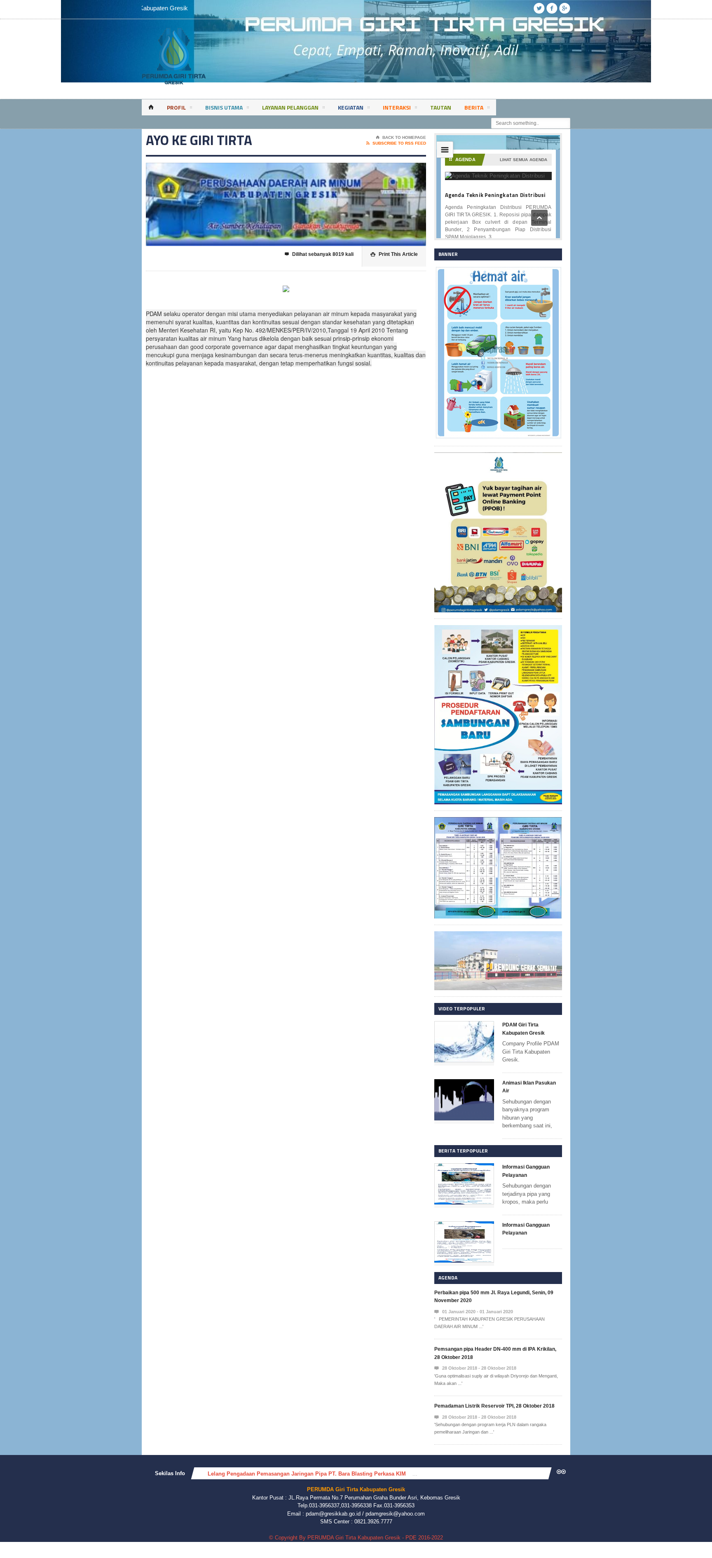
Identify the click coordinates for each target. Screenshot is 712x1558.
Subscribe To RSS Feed (396, 143)
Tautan (440, 107)
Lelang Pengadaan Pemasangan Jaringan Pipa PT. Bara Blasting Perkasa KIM (307, 1474)
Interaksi (397, 107)
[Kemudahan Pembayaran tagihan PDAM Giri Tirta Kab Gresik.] (498, 456)
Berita (473, 107)
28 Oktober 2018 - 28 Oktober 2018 (475, 1368)
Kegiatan (350, 107)
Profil (176, 107)
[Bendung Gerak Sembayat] (498, 935)
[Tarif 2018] (498, 821)
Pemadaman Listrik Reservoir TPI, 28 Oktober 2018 (494, 1406)
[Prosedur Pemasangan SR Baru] (498, 629)
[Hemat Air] (498, 270)
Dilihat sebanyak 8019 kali (319, 254)
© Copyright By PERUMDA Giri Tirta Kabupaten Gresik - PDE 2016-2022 (356, 1538)
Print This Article (394, 254)
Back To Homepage (401, 137)
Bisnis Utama (224, 107)
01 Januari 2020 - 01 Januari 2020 (473, 1311)
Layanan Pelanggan (290, 107)
